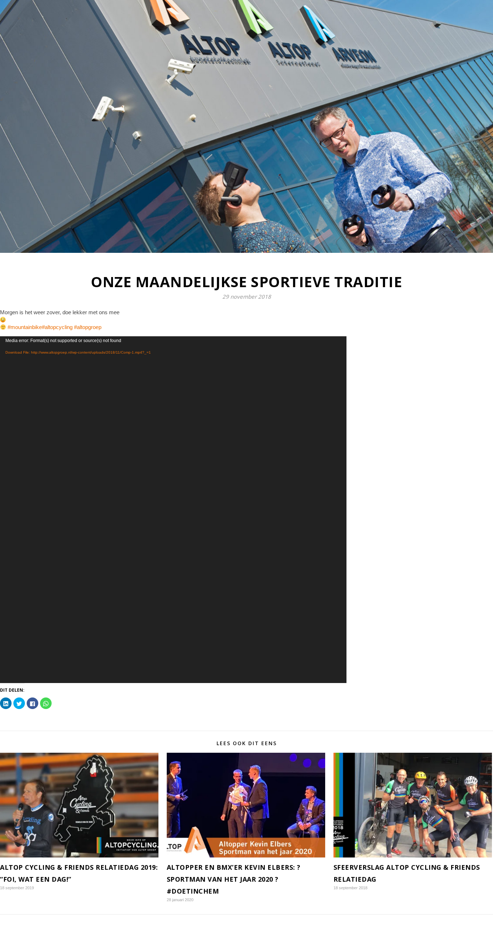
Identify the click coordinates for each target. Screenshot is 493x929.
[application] (173, 509)
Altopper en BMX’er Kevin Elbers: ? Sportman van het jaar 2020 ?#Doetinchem (234, 879)
